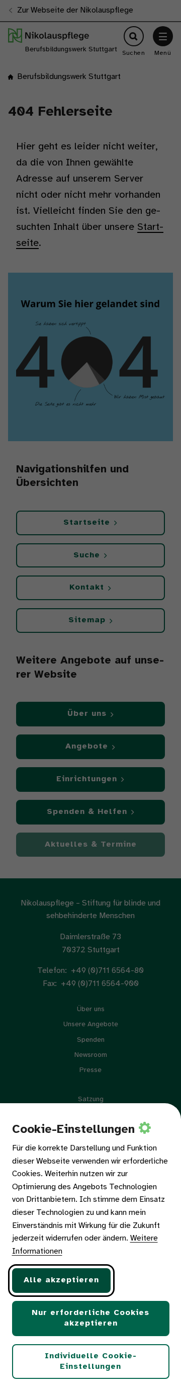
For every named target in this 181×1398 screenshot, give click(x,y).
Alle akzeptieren (61, 1280)
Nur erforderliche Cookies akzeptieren (90, 1318)
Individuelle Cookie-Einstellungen (91, 1361)
